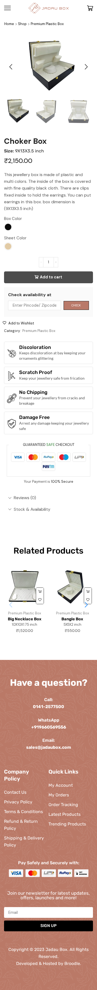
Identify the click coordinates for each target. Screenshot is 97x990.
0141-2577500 (48, 706)
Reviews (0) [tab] (25, 498)
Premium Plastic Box (47, 24)
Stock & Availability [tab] (32, 509)
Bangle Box (72, 619)
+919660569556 (48, 727)
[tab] (48, 497)
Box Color (13, 218)
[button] (11, 67)
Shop (22, 24)
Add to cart (51, 277)
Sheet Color (15, 238)
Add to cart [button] (40, 592)
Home (9, 24)
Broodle (72, 963)
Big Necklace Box (24, 619)
